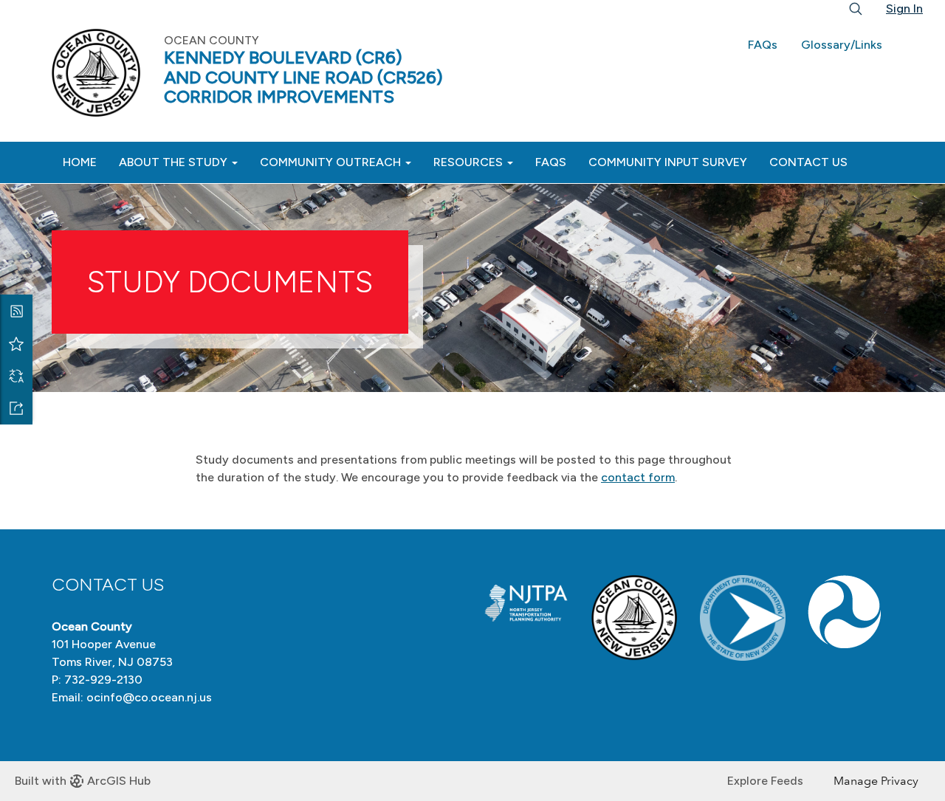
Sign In (904, 8)
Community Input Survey (667, 162)
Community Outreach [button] (332, 162)
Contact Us (808, 162)
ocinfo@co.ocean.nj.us (149, 697)
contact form (638, 477)
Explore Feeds (765, 781)
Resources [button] (469, 162)
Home (80, 162)
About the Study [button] (174, 162)
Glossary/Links (841, 45)
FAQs (762, 45)
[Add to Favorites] (16, 343)
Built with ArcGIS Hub (83, 781)
